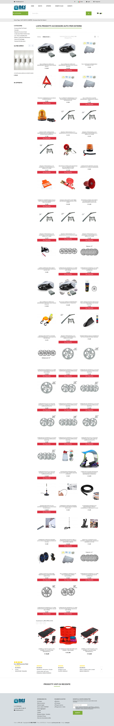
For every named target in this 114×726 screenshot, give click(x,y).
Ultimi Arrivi (19, 46)
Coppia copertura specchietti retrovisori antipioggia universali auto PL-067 (47, 269)
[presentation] (29, 45)
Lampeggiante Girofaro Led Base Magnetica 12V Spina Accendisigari (89, 167)
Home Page (17, 20)
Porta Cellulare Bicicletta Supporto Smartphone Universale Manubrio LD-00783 (89, 541)
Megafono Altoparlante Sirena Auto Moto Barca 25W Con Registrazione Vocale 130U (89, 201)
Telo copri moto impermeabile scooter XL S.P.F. (89, 65)
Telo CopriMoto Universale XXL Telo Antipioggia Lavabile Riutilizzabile (68, 575)
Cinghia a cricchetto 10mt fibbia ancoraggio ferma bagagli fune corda (68, 201)
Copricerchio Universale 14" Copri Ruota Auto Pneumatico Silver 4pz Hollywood (68, 269)
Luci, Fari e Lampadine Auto (20, 35)
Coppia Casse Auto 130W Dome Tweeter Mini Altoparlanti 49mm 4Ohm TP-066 (46, 575)
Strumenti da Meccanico (19, 41)
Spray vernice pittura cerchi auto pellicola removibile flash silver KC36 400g (89, 303)
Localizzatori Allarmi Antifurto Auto (22, 33)
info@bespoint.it (20, 1)
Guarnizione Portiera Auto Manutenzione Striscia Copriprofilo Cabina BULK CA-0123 (89, 507)
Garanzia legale (40, 705)
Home (32, 6)
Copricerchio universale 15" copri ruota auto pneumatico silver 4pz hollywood (47, 371)
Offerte (48, 6)
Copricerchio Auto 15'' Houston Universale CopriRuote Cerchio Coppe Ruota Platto (46, 405)
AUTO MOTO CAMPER (26, 20)
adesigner (67, 722)
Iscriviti (77, 712)
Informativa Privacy (41, 716)
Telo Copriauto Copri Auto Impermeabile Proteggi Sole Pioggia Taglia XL (46, 303)
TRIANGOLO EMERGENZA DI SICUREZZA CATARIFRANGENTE (47, 99)
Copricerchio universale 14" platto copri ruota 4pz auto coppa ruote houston (68, 439)
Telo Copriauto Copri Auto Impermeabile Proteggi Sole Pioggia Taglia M (68, 65)
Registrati (97, 1)
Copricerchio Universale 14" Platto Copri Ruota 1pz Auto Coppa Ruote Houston (89, 371)
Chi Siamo (39, 701)
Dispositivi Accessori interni (20, 32)
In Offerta (18, 82)
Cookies (39, 710)
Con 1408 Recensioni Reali (21, 664)
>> (44, 622)
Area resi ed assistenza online (44, 718)
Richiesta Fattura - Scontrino (43, 714)
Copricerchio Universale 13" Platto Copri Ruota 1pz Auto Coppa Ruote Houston (68, 371)
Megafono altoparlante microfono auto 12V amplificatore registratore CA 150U (68, 167)
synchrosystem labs (55, 722)
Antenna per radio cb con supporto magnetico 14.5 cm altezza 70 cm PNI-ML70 (46, 507)
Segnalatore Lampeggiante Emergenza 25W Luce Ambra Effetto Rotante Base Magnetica (46, 133)
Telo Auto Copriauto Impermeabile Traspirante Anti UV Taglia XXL (68, 302)
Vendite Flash (59, 6)
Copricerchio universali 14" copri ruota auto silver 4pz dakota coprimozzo (89, 575)
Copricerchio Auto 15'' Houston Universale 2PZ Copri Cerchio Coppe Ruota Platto (89, 439)
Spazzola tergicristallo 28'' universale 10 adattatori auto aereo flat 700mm (47, 235)
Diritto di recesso (41, 703)
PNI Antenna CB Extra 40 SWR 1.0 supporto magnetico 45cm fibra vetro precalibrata (68, 541)
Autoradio (16, 30)
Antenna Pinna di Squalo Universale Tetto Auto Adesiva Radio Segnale (89, 336)
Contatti (69, 6)
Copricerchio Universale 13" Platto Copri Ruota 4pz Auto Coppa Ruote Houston (89, 405)
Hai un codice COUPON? (43, 706)
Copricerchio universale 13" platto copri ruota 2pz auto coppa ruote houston (68, 405)
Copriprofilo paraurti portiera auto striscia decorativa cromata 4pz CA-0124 (68, 507)
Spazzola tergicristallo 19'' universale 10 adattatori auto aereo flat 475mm (47, 167)
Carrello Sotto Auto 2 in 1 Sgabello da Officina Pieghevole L (68, 650)
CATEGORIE (17, 13)
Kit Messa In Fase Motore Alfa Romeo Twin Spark (47, 649)
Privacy (92, 707)
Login (88, 1)
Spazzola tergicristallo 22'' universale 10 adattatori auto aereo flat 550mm (68, 337)
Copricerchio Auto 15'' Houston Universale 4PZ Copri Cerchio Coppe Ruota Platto (46, 473)
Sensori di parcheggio (19, 39)
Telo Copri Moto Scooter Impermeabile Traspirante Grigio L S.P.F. (89, 99)
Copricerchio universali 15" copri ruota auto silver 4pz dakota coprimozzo (89, 269)
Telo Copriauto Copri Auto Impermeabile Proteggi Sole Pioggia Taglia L (46, 65)
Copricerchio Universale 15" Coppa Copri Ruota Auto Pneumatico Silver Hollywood (46, 608)
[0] (97, 13)
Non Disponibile (68, 70)
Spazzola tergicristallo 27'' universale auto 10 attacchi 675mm (68, 234)
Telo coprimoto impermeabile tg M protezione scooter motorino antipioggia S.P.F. (68, 99)
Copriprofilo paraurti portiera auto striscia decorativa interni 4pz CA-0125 (46, 541)
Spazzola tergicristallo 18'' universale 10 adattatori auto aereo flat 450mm (89, 133)
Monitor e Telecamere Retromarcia (22, 37)
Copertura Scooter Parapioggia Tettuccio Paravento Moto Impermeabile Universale (89, 473)
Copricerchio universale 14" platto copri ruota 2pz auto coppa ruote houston (46, 439)
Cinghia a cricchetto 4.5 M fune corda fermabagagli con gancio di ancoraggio (47, 337)
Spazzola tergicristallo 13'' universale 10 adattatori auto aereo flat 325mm (89, 235)
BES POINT (33, 722)
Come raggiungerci (41, 708)
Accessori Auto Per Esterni (39, 20)
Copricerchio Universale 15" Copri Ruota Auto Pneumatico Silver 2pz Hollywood (68, 608)
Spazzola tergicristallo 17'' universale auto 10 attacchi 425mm (68, 133)
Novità (40, 6)
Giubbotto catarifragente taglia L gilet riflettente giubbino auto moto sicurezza (47, 201)
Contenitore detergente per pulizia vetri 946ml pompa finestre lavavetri (68, 473)
